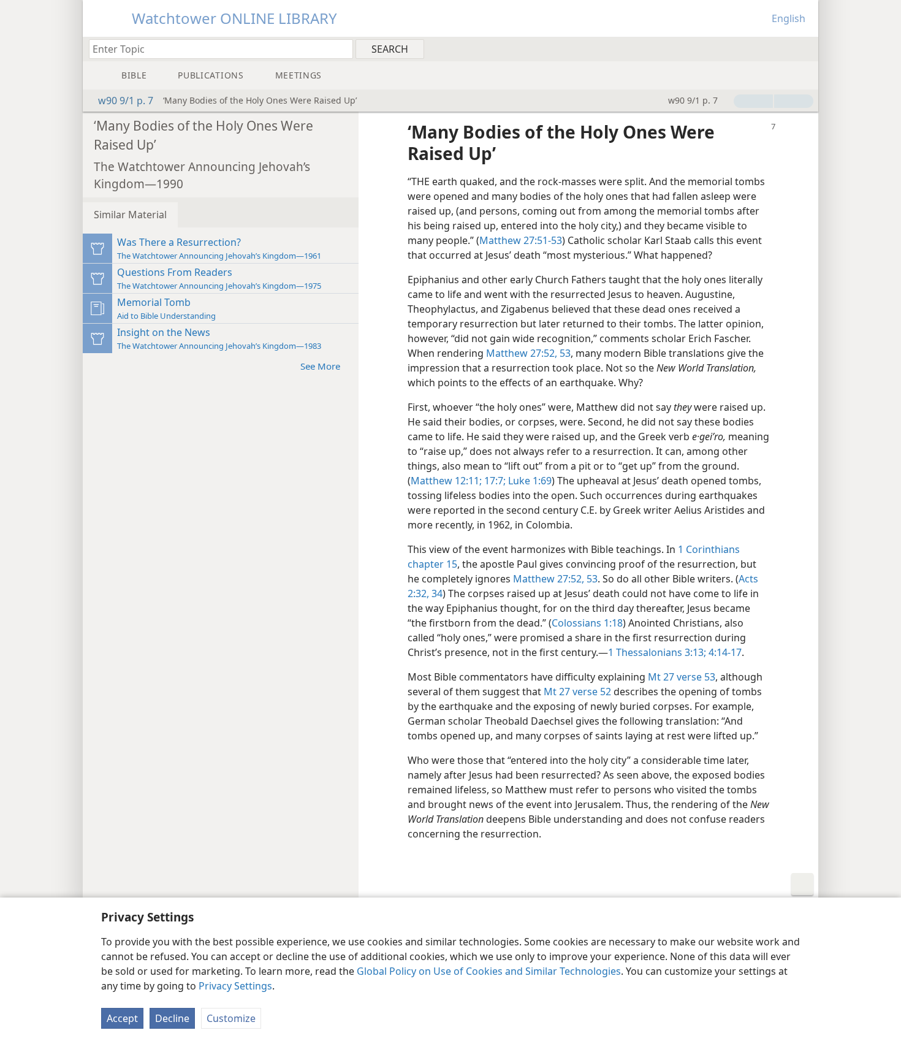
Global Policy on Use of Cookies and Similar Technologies (489, 971)
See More (320, 366)
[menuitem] (804, 48)
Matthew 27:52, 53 (528, 353)
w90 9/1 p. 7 (125, 100)
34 (436, 593)
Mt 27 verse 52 (577, 691)
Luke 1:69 (529, 480)
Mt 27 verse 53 (681, 677)
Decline (172, 1018)
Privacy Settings (235, 986)
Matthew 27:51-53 (520, 240)
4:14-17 (724, 652)
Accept (122, 1018)
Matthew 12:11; (446, 480)
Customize (231, 1018)
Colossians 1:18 (587, 623)
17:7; (494, 480)
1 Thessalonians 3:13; (657, 652)
